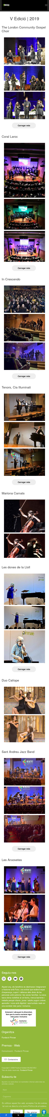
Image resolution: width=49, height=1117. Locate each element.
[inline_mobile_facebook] (6, 1115)
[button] (46, 5)
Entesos (16, 1112)
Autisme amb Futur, (11, 989)
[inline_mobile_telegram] (30, 1115)
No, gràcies (32, 1112)
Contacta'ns (13, 1059)
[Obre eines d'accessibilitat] (44, 1112)
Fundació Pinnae (9, 1037)
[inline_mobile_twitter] (18, 1115)
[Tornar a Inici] (6, 5)
